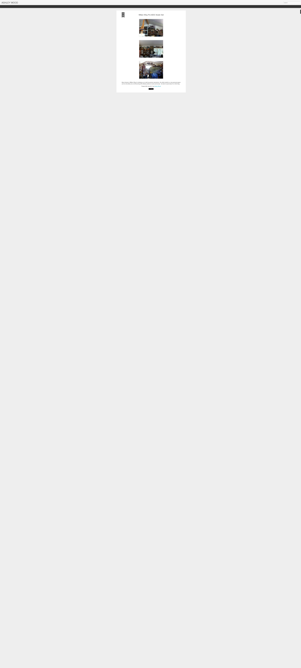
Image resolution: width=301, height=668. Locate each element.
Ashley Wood (157, 86)
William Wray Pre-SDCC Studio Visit (151, 15)
